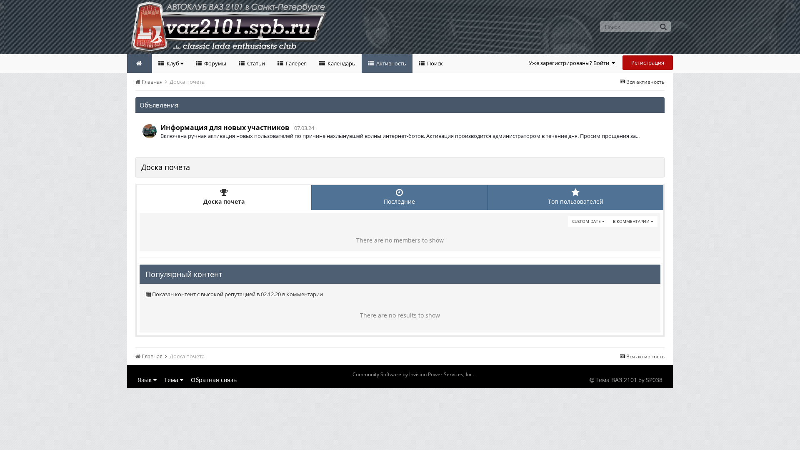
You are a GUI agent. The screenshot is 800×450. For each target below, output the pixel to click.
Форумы (214, 63)
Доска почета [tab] (224, 201)
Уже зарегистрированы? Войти (570, 63)
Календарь (340, 63)
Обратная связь (214, 380)
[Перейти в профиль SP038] (149, 131)
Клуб (172, 63)
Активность (390, 63)
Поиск (434, 63)
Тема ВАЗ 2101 (616, 380)
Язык (145, 380)
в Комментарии (632, 221)
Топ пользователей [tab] (575, 201)
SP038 (654, 380)
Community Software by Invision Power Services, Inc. (413, 374)
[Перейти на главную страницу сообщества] (139, 63)
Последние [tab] (399, 201)
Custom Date (587, 221)
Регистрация (647, 62)
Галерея (296, 63)
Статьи (255, 63)
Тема (172, 380)
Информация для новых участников (224, 127)
